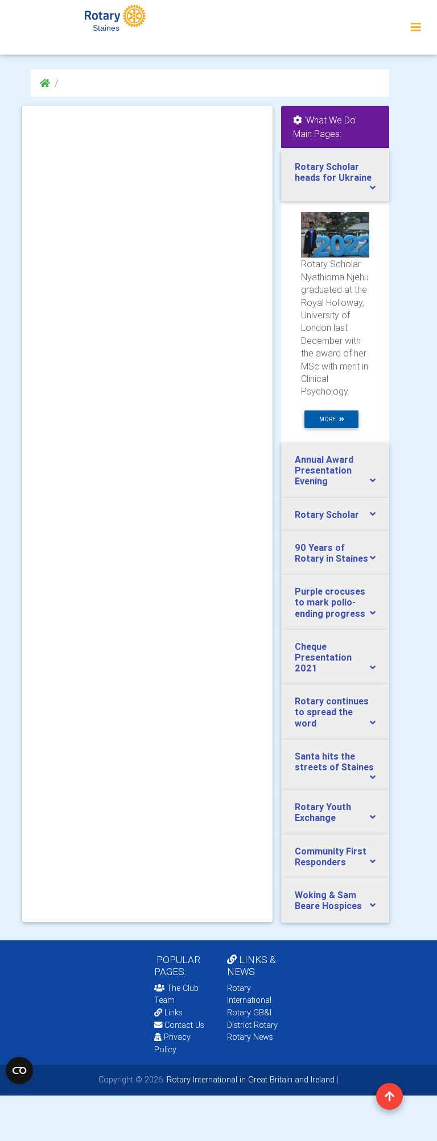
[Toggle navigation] (416, 27)
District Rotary (252, 1025)
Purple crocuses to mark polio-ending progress (330, 602)
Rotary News (250, 1037)
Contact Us (183, 1025)
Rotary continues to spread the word (332, 711)
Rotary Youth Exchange (323, 812)
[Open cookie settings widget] (19, 1070)
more (329, 419)
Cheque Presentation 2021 (323, 657)
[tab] (335, 175)
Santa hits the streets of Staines (334, 761)
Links (173, 1012)
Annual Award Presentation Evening (324, 470)
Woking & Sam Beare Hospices (328, 900)
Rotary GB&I (249, 1012)
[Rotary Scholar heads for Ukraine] (335, 234)
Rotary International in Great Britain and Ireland (249, 1079)
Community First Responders (330, 856)
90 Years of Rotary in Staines (331, 553)
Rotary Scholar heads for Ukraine (333, 172)
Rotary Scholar (327, 514)
